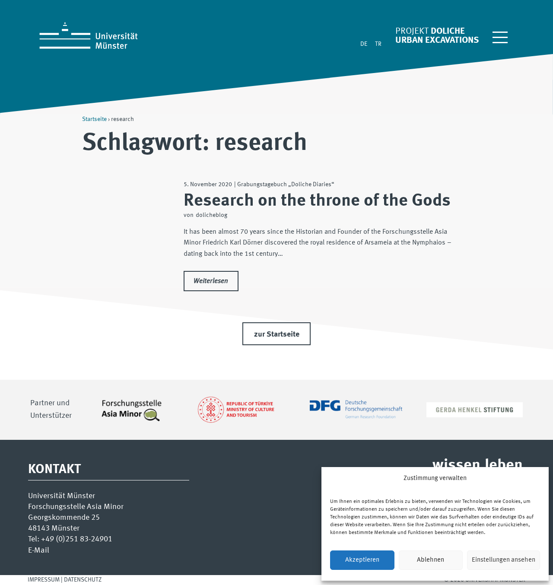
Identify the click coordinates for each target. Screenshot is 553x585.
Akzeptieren (362, 560)
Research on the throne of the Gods (317, 201)
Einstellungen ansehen (503, 560)
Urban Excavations (437, 40)
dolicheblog (211, 215)
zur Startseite (276, 334)
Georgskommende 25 (64, 517)
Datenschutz (83, 580)
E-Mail (38, 550)
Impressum (44, 580)
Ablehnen (430, 560)
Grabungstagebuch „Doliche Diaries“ (285, 184)
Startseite (94, 119)
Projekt (412, 31)
